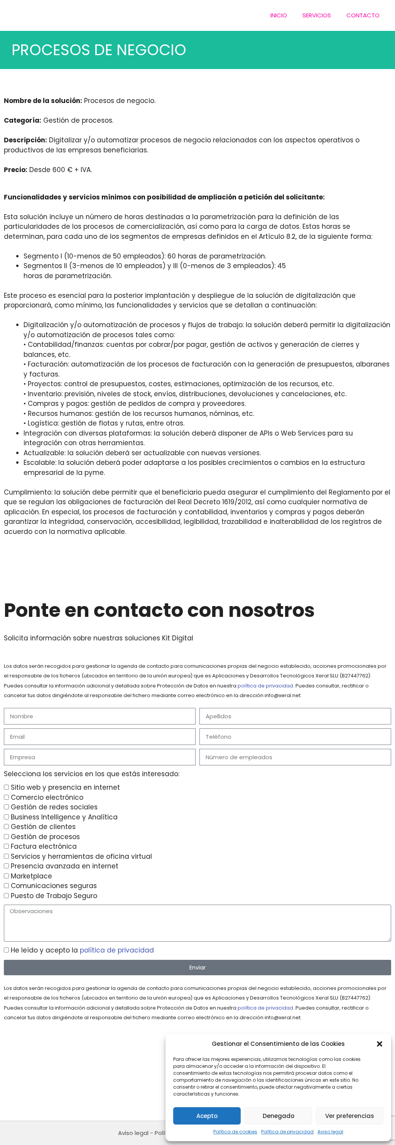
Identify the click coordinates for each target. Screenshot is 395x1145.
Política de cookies (235, 1131)
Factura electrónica (44, 846)
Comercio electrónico (47, 797)
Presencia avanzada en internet (64, 866)
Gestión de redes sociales (54, 807)
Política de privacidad (287, 1131)
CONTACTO (363, 15)
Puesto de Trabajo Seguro (54, 895)
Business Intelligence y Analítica (64, 817)
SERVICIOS (316, 15)
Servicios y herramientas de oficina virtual (81, 856)
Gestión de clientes (43, 826)
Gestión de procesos (45, 836)
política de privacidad (265, 685)
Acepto (207, 1116)
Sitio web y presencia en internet (65, 787)
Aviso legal (330, 1131)
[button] (379, 1044)
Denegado (278, 1116)
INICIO (278, 15)
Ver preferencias (349, 1116)
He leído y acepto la (82, 950)
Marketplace (31, 876)
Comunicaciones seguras (54, 885)
